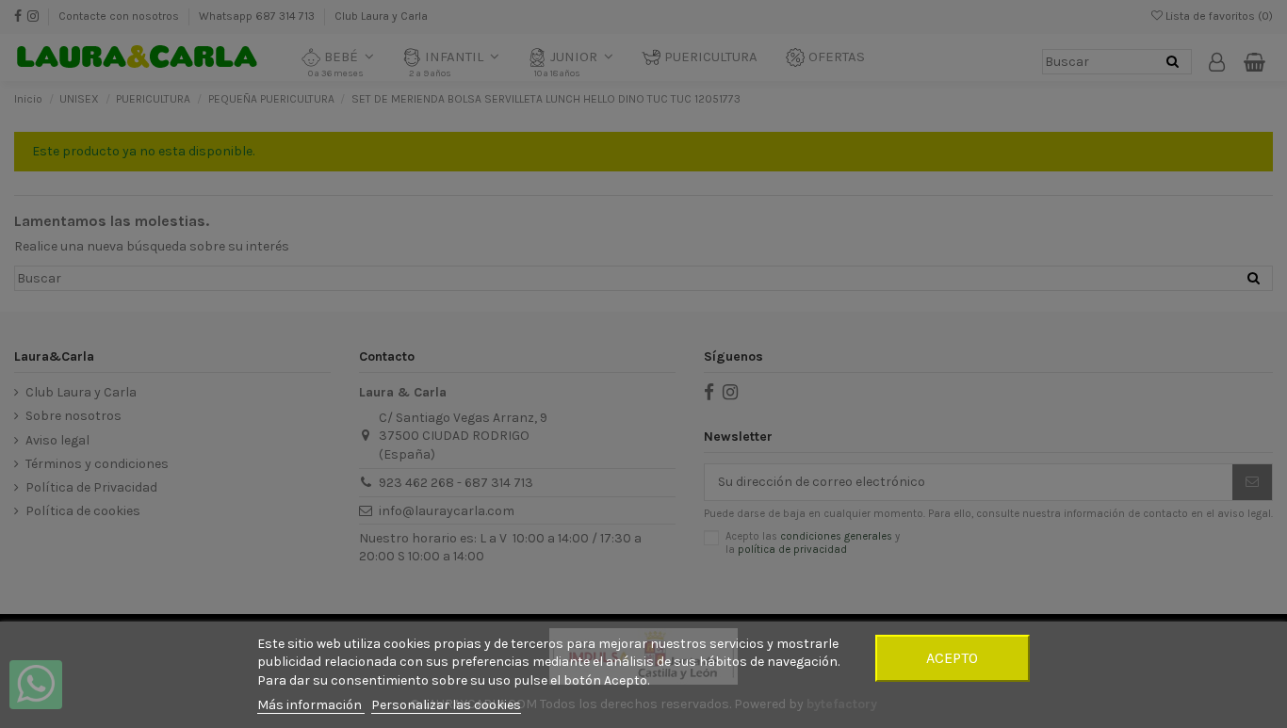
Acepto (952, 658)
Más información (311, 705)
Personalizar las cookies (446, 705)
